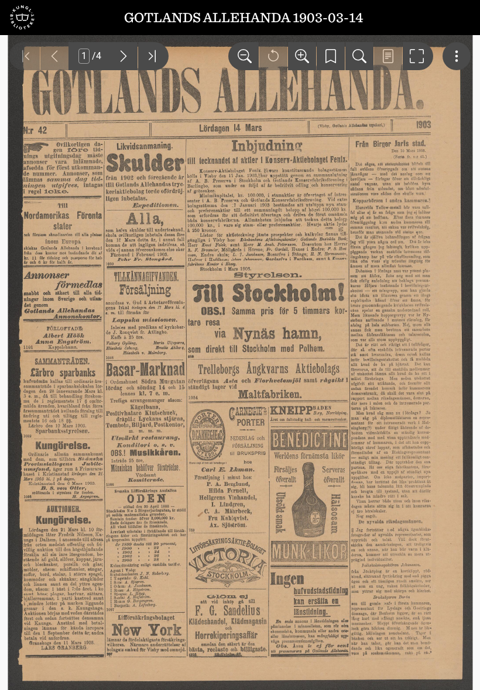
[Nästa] (123, 56)
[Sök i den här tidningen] (359, 56)
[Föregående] (54, 56)
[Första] (24, 56)
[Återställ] (273, 56)
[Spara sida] (331, 56)
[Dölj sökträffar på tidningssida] (388, 56)
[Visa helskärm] (418, 56)
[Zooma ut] (243, 56)
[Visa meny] (457, 56)
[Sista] (153, 56)
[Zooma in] (302, 56)
